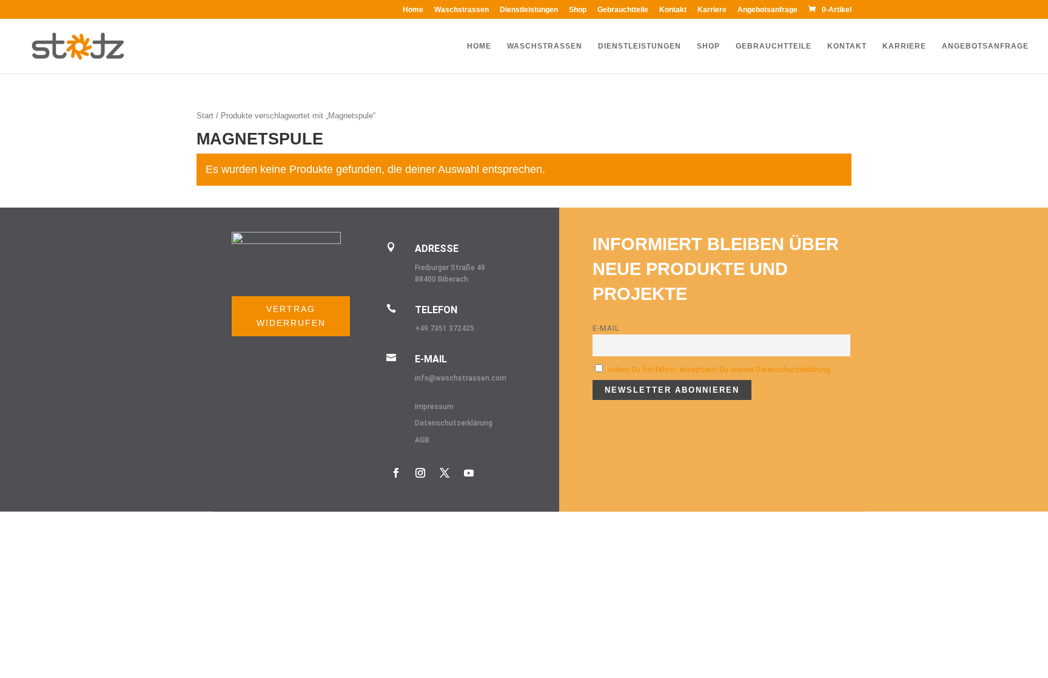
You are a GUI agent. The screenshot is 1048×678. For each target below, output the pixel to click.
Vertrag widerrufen (291, 316)
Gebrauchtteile (622, 10)
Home (413, 10)
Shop (577, 10)
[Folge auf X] (444, 473)
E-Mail (606, 328)
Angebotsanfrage (767, 10)
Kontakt (673, 10)
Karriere (712, 10)
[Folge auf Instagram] (420, 473)
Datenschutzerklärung (453, 423)
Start (204, 115)
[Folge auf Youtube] (469, 473)
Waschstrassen (461, 10)
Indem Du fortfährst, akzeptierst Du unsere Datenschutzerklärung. (720, 369)
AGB (422, 440)
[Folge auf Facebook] (396, 473)
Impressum (434, 406)
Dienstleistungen (529, 10)
